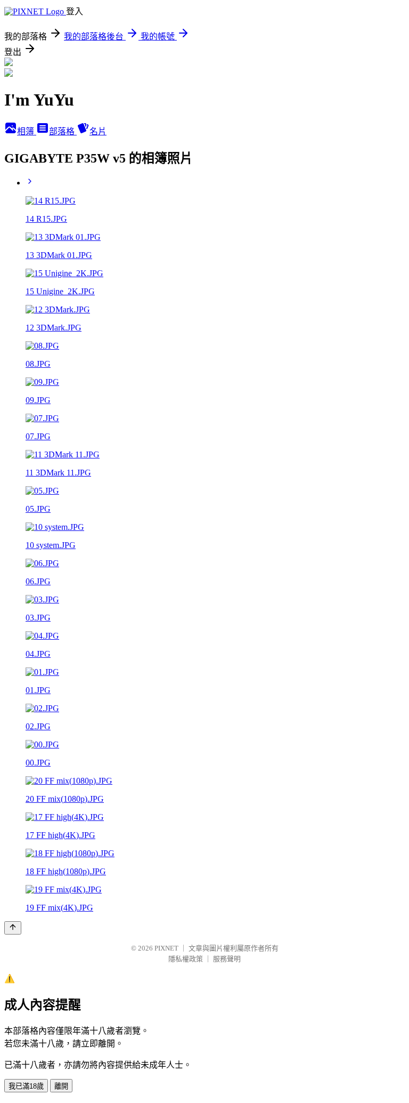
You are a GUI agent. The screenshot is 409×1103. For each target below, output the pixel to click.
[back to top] (12, 928)
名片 (98, 131)
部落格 (63, 131)
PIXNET (166, 948)
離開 (61, 1086)
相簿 (26, 131)
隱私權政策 (185, 959)
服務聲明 (227, 959)
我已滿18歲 (26, 1086)
